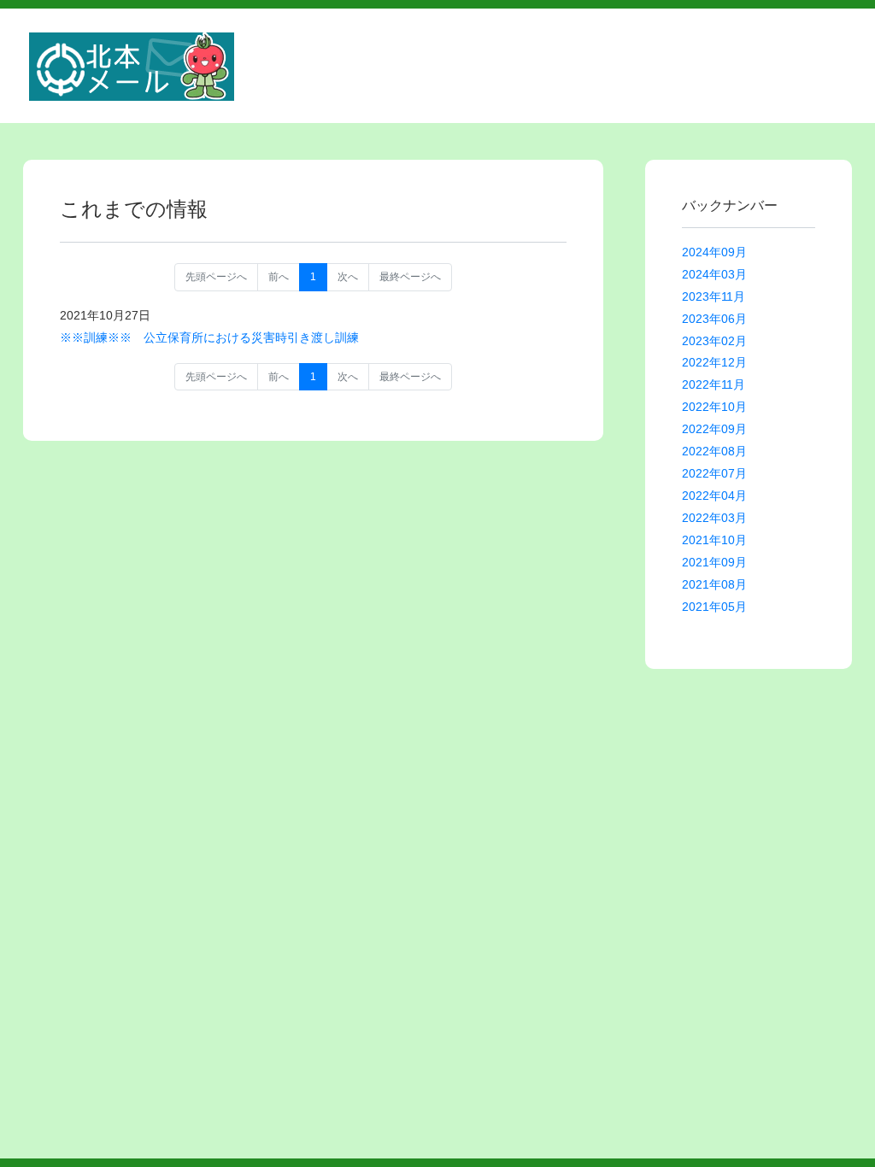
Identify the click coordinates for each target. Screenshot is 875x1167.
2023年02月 (714, 341)
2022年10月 (714, 406)
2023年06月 (714, 318)
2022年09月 (714, 429)
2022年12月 (714, 362)
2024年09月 (714, 252)
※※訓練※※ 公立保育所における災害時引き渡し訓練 (209, 337)
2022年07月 (714, 473)
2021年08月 (714, 584)
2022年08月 (714, 451)
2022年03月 (714, 518)
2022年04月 (714, 495)
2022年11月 (713, 384)
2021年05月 (714, 606)
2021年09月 (714, 562)
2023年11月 (713, 296)
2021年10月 (714, 540)
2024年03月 (714, 274)
